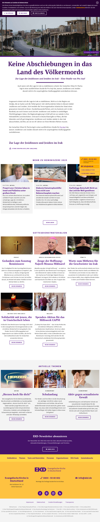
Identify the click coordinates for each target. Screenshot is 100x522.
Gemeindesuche (87, 458)
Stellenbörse (12, 458)
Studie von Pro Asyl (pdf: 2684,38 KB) (24, 148)
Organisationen (62, 458)
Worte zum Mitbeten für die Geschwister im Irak (83, 262)
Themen (22, 458)
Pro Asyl (63, 127)
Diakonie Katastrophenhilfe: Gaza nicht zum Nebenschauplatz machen (49, 190)
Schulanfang (50, 394)
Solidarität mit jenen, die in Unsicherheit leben (16, 318)
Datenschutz (80, 7)
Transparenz (70, 502)
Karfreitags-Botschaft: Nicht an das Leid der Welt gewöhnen (83, 189)
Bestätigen (9, 13)
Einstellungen (39, 13)
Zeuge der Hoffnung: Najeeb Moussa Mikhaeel (50, 262)
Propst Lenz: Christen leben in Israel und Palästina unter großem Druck (16, 190)
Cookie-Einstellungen (55, 502)
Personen (50, 458)
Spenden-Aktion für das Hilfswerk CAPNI (49, 318)
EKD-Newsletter (88, 170)
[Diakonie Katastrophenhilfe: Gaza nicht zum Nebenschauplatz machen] (50, 173)
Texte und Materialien (36, 458)
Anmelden (50, 449)
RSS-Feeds (75, 458)
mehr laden (50, 222)
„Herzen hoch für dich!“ (16, 394)
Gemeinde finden (88, 173)
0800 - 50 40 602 (90, 159)
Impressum (30, 502)
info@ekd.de (88, 166)
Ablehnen (24, 13)
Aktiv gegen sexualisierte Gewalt (83, 396)
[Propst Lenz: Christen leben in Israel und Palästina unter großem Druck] (17, 173)
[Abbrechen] (97, 2)
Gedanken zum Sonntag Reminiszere (16, 262)
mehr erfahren (17, 286)
